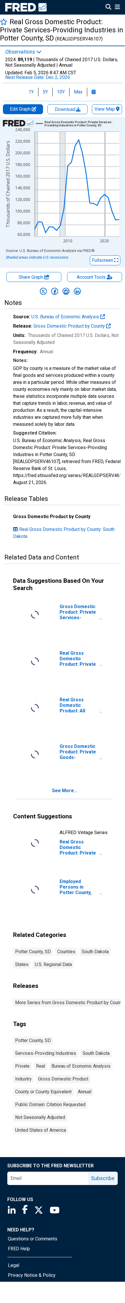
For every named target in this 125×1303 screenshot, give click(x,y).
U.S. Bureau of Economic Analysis (65, 316)
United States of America (40, 1130)
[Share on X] (43, 291)
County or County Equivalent (43, 1091)
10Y (61, 92)
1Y (31, 92)
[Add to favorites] (3, 21)
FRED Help (19, 1248)
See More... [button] (64, 790)
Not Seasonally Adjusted (40, 1117)
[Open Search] (108, 7)
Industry (23, 1079)
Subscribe (103, 1178)
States (21, 964)
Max (78, 92)
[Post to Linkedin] (77, 291)
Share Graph (31, 277)
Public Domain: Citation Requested (50, 1104)
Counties (66, 951)
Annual (84, 1091)
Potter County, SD (33, 951)
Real (40, 1066)
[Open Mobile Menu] (117, 7)
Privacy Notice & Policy (32, 1275)
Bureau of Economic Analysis (80, 1066)
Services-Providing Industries (45, 1053)
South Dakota (95, 951)
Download (65, 109)
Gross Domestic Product (63, 1079)
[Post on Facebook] (54, 291)
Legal (13, 1265)
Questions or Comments (32, 1239)
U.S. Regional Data (53, 964)
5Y (45, 92)
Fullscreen (103, 260)
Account (91, 277)
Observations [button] (20, 51)
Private (22, 1066)
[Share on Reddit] (66, 291)
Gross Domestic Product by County (69, 326)
